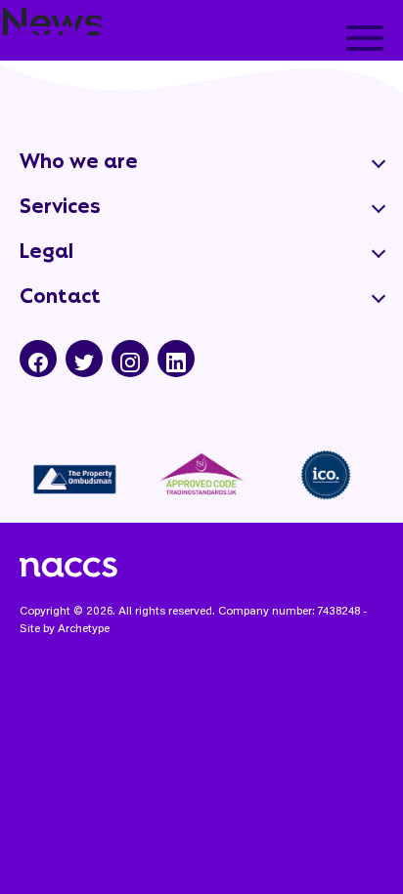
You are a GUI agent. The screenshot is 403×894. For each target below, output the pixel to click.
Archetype (84, 627)
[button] (364, 38)
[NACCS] (85, 33)
